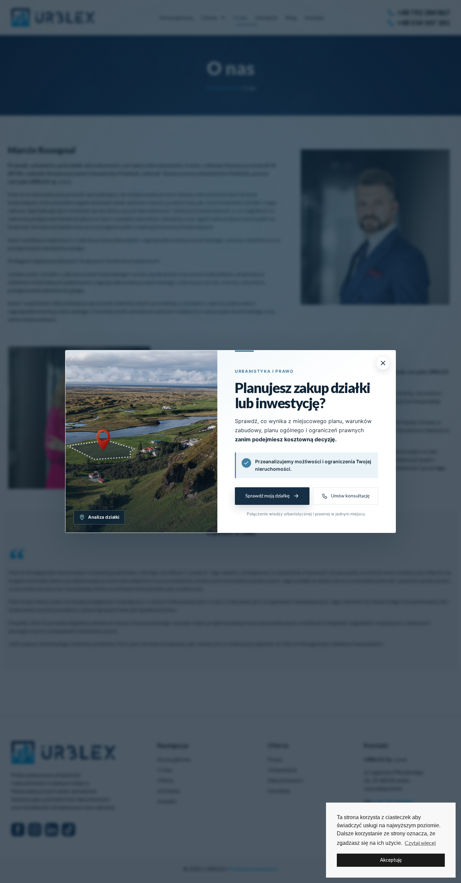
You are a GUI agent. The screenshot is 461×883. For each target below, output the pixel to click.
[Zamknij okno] (383, 363)
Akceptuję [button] (391, 860)
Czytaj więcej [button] (420, 842)
